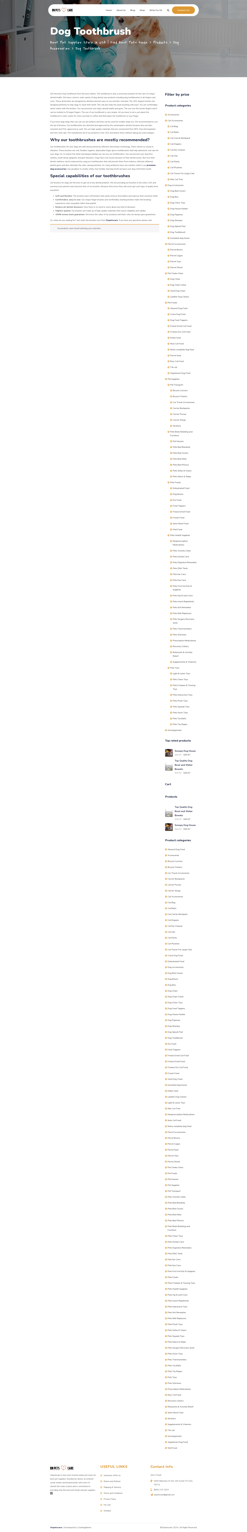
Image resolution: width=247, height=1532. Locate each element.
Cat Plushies (176, 167)
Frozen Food (178, 517)
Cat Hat (174, 155)
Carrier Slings (179, 420)
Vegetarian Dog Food (180, 373)
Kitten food (175, 337)
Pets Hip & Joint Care (183, 595)
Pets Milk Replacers (182, 613)
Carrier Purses (179, 414)
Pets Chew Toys (180, 679)
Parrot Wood (176, 267)
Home (109, 10)
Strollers (177, 425)
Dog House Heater (179, 208)
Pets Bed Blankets (181, 447)
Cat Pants (174, 161)
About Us (121, 10)
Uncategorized (174, 730)
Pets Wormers (179, 634)
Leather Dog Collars (179, 296)
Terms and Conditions (113, 1493)
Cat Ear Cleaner (177, 150)
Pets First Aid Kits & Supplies (181, 1271)
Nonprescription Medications (181, 1114)
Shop (142, 10)
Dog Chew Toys (177, 202)
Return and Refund (112, 1481)
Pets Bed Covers (180, 453)
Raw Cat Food (177, 361)
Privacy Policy (110, 1499)
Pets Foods (175, 482)
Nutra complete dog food (182, 349)
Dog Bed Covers (178, 191)
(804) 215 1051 (161, 1489)
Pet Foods (172, 302)
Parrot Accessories (177, 244)
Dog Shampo (176, 220)
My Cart (107, 1504)
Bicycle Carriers (180, 390)
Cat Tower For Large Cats (182, 173)
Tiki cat (173, 367)
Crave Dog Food (178, 314)
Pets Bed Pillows (181, 464)
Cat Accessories (175, 120)
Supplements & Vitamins (184, 662)
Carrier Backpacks (181, 408)
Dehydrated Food (181, 488)
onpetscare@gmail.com (164, 1494)
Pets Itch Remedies (182, 607)
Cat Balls (174, 132)
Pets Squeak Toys (181, 706)
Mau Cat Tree (176, 179)
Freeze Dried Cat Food (180, 326)
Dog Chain (175, 279)
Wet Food (177, 529)
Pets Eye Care (179, 580)
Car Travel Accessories (184, 402)
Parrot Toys (175, 261)
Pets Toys (174, 667)
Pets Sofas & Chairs (182, 470)
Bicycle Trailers (180, 396)
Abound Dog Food (178, 308)
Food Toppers (179, 505)
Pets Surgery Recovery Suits (181, 1347)
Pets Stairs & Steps (182, 476)
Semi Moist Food (180, 523)
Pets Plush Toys (180, 700)
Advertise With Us (112, 1475)
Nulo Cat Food (177, 343)
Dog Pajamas (176, 214)
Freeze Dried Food (181, 511)
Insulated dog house (179, 238)
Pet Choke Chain (175, 273)
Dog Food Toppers (179, 320)
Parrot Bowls (176, 249)
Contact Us (183, 10)
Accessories (173, 114)
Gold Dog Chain (177, 290)
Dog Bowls (178, 494)
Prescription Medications (184, 640)
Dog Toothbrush (177, 232)
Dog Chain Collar (178, 285)
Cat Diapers (175, 144)
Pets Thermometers (182, 628)
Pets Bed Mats (180, 459)
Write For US (155, 10)
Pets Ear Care (179, 574)
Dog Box (174, 196)
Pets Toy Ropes (180, 724)
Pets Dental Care (181, 556)
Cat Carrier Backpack (180, 138)
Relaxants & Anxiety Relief (180, 1406)
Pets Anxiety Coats (182, 550)
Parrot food (175, 355)
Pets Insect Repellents (183, 601)
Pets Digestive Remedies (185, 562)
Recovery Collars (181, 646)
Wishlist (107, 1510)
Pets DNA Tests (180, 568)
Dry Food (177, 500)
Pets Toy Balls (179, 718)
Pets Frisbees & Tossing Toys (181, 1283)
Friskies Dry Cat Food (180, 331)
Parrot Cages (176, 255)
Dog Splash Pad (177, 226)
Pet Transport (176, 384)
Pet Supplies (173, 379)
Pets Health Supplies (180, 535)
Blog (132, 10)
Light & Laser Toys (181, 673)
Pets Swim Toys (180, 712)
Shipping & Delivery (112, 1487)
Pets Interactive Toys (182, 694)
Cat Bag (174, 126)
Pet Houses (178, 441)
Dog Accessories (176, 185)
